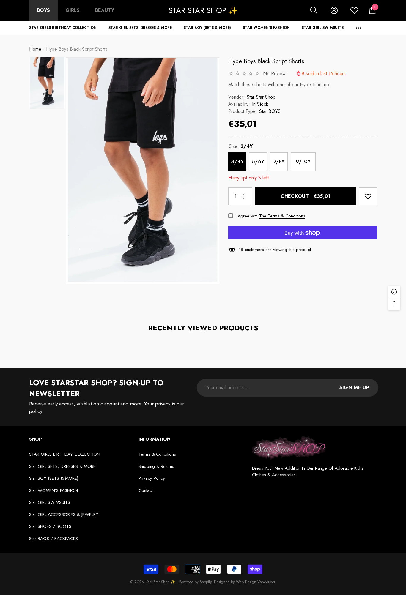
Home (35, 49)
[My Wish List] (354, 10)
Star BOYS (270, 111)
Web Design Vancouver (255, 582)
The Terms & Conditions (282, 216)
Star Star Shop (261, 97)
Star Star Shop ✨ (161, 582)
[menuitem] (43, 10)
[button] (313, 10)
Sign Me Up (354, 387)
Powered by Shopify (195, 582)
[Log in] (334, 10)
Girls (72, 10)
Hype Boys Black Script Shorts (266, 61)
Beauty (104, 10)
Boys (43, 10)
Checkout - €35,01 (305, 196)
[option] (142, 170)
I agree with (247, 216)
